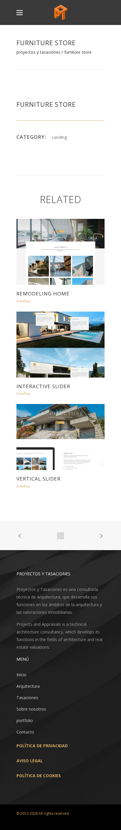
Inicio (21, 674)
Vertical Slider (38, 478)
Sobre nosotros (31, 709)
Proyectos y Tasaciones (38, 52)
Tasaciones (27, 697)
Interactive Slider (43, 386)
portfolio (24, 720)
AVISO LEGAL (29, 760)
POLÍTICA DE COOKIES (38, 775)
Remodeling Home (43, 293)
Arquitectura (28, 686)
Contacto (25, 732)
